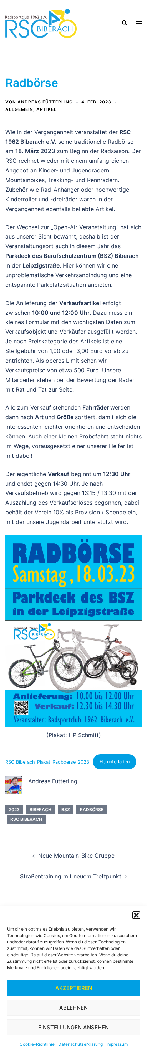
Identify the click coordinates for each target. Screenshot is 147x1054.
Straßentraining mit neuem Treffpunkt (70, 876)
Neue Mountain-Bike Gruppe (76, 855)
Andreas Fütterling (45, 101)
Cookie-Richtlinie (37, 1044)
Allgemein (19, 109)
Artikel (46, 109)
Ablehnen (73, 1007)
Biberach (40, 809)
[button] (136, 915)
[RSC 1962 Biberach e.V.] (41, 22)
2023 (14, 809)
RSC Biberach (26, 819)
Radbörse (91, 809)
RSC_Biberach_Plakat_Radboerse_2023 (47, 761)
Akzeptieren (73, 988)
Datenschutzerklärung (80, 1044)
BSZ (65, 809)
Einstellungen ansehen (73, 1027)
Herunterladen (115, 761)
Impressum (117, 1044)
